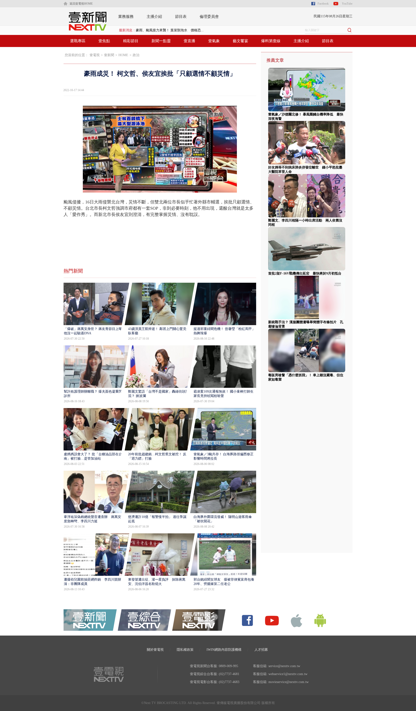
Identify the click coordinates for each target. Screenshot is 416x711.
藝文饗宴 (240, 41)
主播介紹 (154, 16)
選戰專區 (77, 41)
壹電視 (95, 55)
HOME (123, 55)
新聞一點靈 (161, 41)
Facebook (323, 3)
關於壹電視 (155, 649)
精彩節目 (130, 41)
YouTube (347, 3)
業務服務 (126, 16)
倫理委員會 (209, 16)
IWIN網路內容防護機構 (224, 649)
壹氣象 (214, 41)
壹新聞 (109, 55)
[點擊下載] (296, 620)
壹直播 (189, 41)
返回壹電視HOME (81, 3)
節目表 (181, 16)
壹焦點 (104, 41)
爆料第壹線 (270, 41)
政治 (136, 55)
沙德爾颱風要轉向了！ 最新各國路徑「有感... (170, 30)
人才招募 (261, 649)
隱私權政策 (185, 649)
